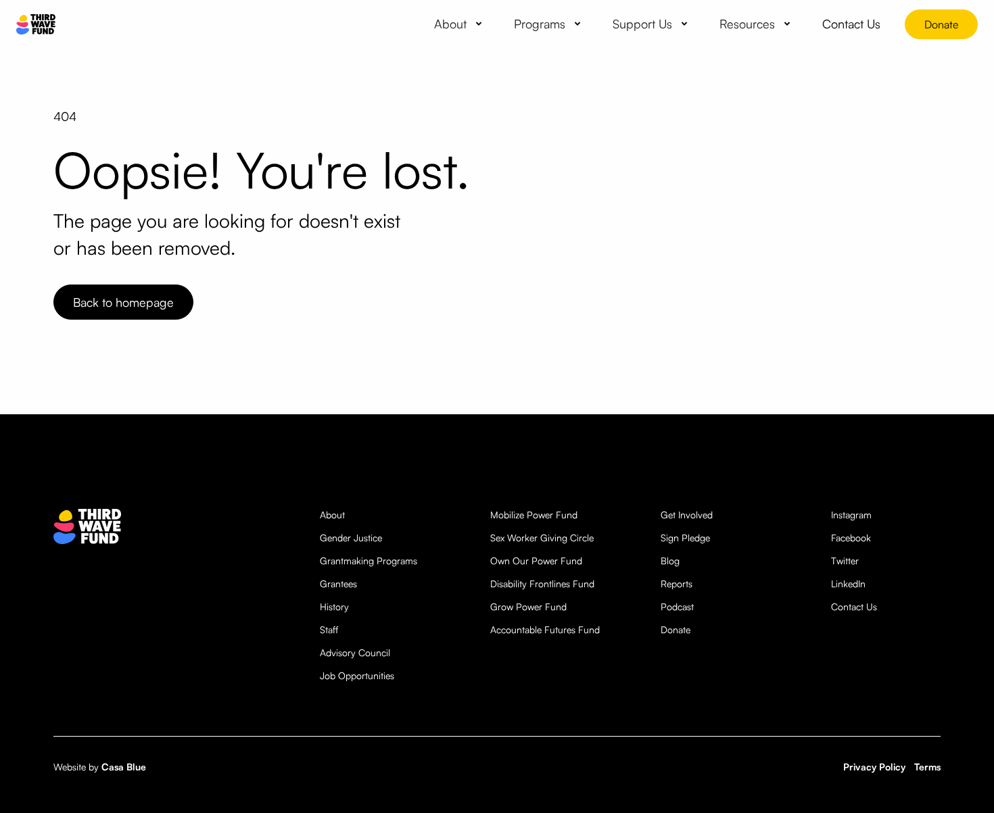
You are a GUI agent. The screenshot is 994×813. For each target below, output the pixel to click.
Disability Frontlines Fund (542, 583)
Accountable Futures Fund (545, 629)
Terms (927, 766)
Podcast (677, 606)
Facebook (851, 537)
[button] (460, 24)
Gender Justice (351, 537)
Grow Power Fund (528, 606)
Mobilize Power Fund (533, 514)
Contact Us (854, 606)
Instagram (851, 514)
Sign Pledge (685, 537)
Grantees (338, 583)
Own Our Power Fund (536, 560)
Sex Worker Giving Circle (542, 537)
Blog (670, 560)
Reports (676, 583)
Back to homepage (123, 302)
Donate (941, 24)
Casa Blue (123, 766)
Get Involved (687, 514)
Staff (329, 629)
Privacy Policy (874, 766)
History (334, 606)
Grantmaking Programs (368, 560)
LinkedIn (848, 583)
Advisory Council (355, 652)
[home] (35, 25)
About (332, 514)
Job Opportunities (357, 675)
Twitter (845, 560)
